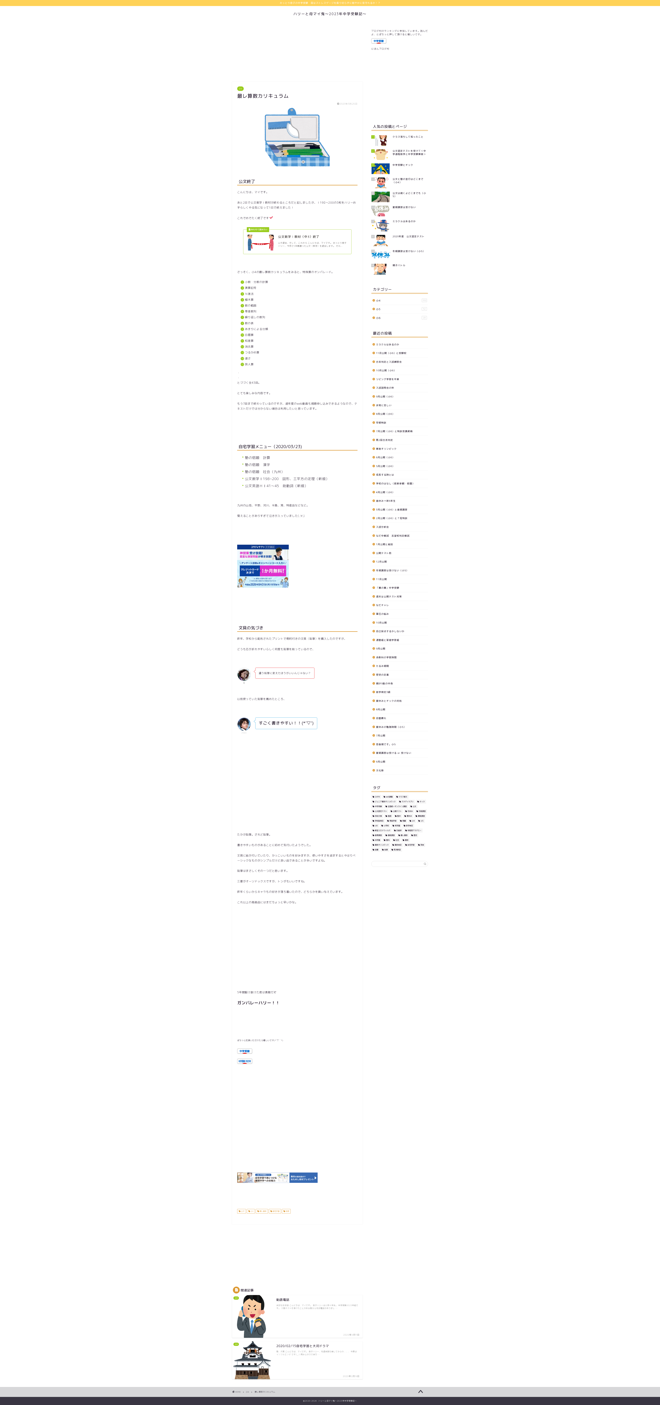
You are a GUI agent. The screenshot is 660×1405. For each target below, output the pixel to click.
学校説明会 (379, 821)
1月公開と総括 (384, 544)
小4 (240, 88)
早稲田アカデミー (414, 830)
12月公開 (381, 561)
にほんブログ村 (380, 48)
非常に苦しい (384, 405)
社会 (397, 840)
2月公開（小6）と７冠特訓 (392, 518)
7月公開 (380, 735)
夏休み (409, 816)
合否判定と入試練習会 (389, 361)
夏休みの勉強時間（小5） (391, 727)
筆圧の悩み (382, 613)
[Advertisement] (297, 53)
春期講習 (391, 835)
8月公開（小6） (385, 413)
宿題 (404, 821)
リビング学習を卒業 (387, 379)
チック (422, 801)
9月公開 (380, 648)
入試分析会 (382, 527)
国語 (389, 816)
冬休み (410, 811)
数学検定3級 (383, 692)
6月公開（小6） (385, 457)
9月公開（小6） (385, 396)
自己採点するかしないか (390, 631)
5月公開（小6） (385, 466)
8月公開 (380, 709)
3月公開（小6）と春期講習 (392, 509)
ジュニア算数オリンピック (385, 801)
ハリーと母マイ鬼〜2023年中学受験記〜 (330, 14)
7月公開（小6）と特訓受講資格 (394, 431)
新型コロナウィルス (382, 830)
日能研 (399, 830)
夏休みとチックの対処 (389, 700)
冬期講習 (422, 811)
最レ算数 (262, 1211)
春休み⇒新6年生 (386, 500)
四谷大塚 (378, 816)
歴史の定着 (382, 674)
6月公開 (380, 761)
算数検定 (398, 845)
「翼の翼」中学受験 (387, 587)
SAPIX (377, 797)
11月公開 (381, 579)
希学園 (397, 825)
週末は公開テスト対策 (389, 596)
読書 (376, 849)
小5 (401, 309)
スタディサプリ (408, 801)
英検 (422, 845)
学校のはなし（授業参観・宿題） (395, 483)
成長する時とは (385, 474)
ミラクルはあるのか (387, 344)
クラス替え (403, 797)
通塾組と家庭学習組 (387, 640)
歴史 (415, 835)
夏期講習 (421, 816)
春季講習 (378, 835)
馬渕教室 (397, 849)
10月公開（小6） (386, 370)
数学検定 (409, 825)
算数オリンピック (386, 448)
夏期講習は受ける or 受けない (393, 752)
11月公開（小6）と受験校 (391, 353)
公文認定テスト (381, 811)
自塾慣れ (381, 718)
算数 (406, 840)
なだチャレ (382, 605)
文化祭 (380, 770)
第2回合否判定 (384, 440)
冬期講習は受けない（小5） (392, 570)
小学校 (386, 825)
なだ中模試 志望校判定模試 (393, 535)
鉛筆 (287, 1211)
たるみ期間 (382, 666)
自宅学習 (275, 1211)
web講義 (389, 797)
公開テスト (397, 811)
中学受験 (378, 806)
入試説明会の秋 (385, 387)
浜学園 (377, 840)
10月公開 (381, 622)
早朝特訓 (381, 422)
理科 (387, 840)
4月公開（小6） (385, 492)
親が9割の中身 (384, 683)
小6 (401, 318)
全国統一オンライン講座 (397, 806)
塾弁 (399, 816)
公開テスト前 (384, 553)
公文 (242, 1211)
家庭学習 (392, 821)
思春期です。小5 (386, 744)
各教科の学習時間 (386, 657)
